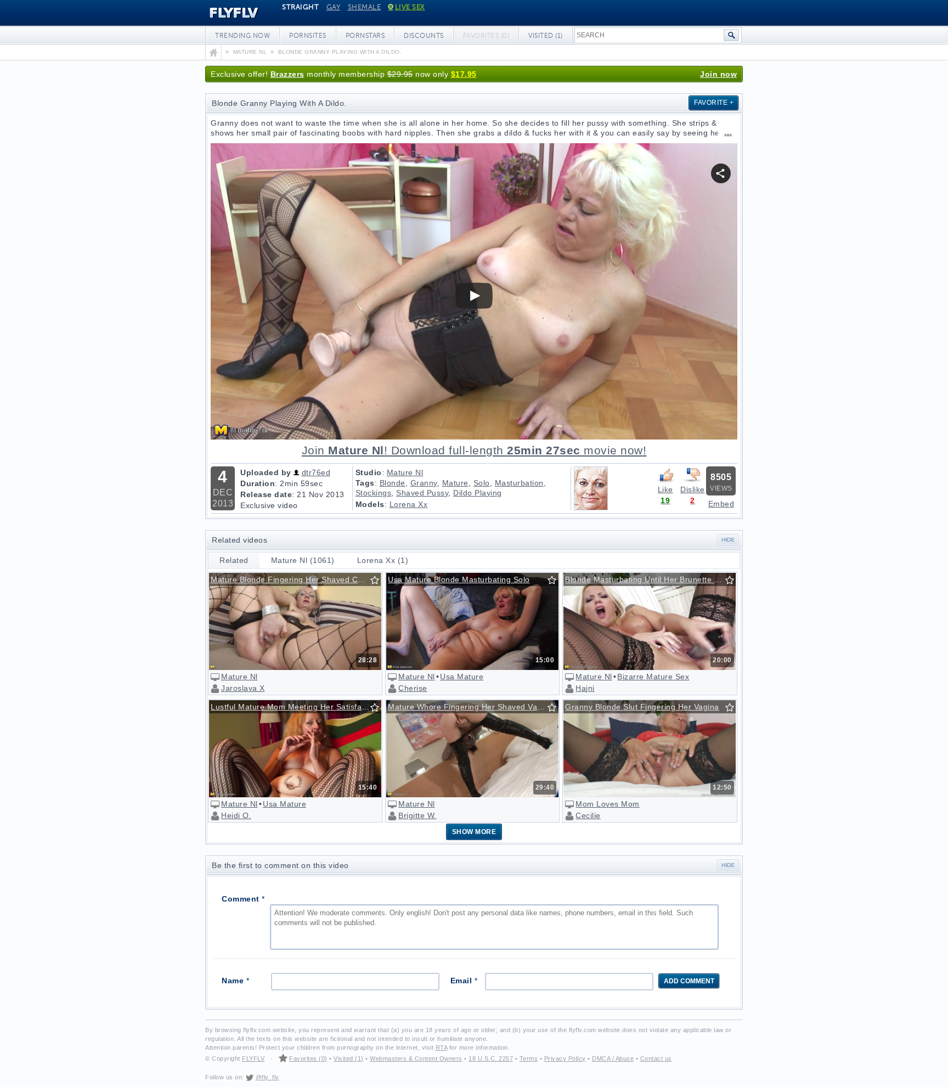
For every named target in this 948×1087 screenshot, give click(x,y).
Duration (257, 483)
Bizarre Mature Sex (653, 676)
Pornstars (365, 36)
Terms (529, 1058)
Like (665, 489)
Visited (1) (545, 36)
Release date (266, 494)
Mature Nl (405, 472)
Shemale (364, 7)
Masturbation (519, 482)
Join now (718, 74)
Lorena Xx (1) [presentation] (383, 560)
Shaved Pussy (422, 492)
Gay (333, 7)
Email (464, 980)
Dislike (692, 489)
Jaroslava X (243, 688)
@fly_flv (267, 1077)
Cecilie (588, 815)
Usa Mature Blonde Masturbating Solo (459, 579)
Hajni (585, 688)
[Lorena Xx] (591, 507)
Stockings (374, 492)
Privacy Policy (565, 1058)
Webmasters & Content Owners (416, 1058)
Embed (721, 503)
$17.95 (464, 74)
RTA (442, 1047)
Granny (423, 482)
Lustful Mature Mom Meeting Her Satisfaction (295, 706)
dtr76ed (316, 472)
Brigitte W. (417, 815)
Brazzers (287, 74)
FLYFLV (226, 13)
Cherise (412, 688)
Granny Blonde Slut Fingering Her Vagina (642, 706)
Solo (481, 482)
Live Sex (410, 7)
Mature (455, 482)
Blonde (392, 482)
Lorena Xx (409, 504)
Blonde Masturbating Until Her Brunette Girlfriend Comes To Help (650, 579)
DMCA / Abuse (613, 1058)
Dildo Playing (477, 492)
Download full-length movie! (474, 450)
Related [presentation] (234, 560)
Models (370, 504)
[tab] (234, 560)
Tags (365, 482)
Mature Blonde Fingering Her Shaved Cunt (290, 579)
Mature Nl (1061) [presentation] (303, 560)
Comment (243, 898)
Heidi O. (236, 815)
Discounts (424, 36)
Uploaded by (265, 472)
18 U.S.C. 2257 (491, 1058)
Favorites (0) (308, 1058)
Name (235, 980)
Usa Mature (461, 676)
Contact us (656, 1058)
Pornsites (307, 36)
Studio (369, 472)
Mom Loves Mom (607, 803)
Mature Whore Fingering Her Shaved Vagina (470, 706)
